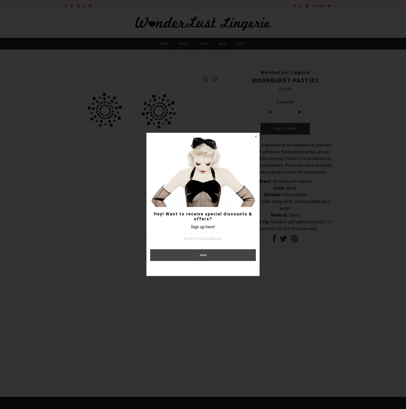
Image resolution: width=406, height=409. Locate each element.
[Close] (255, 136)
